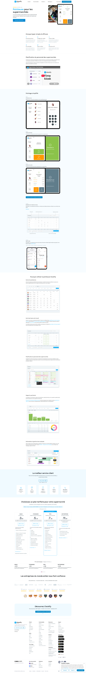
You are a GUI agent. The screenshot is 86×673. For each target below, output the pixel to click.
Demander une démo (62, 537)
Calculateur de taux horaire (52, 651)
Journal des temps (32, 645)
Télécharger (50, 1)
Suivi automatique (41, 629)
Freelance (50, 636)
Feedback (59, 626)
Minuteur (40, 623)
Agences (50, 637)
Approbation (41, 639)
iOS (34, 243)
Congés (40, 638)
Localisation (40, 635)
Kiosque (40, 626)
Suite (39, 662)
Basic (30, 636)
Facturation (40, 644)
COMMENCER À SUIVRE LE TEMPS (42, 611)
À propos (50, 662)
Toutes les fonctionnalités (42, 645)
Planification (31, 647)
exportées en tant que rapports (55, 324)
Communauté (60, 629)
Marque (50, 665)
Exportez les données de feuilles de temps (33, 400)
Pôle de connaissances (52, 623)
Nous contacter (42, 480)
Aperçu (30, 623)
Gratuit (30, 634)
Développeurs (51, 640)
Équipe (40, 641)
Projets (40, 632)
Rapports (30, 650)
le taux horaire (32, 322)
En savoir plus (17, 551)
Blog (49, 629)
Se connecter (59, 1)
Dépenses (40, 642)
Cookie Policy (66, 668)
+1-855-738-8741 (60, 632)
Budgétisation (31, 651)
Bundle (40, 664)
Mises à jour (40, 665)
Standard (30, 637)
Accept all (65, 670)
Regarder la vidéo (21, 525)
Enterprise (30, 640)
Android (32, 243)
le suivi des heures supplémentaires (39, 321)
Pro (29, 639)
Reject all (72, 670)
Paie (29, 653)
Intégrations (31, 626)
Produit (29, 1)
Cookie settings (80, 670)
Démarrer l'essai (47, 550)
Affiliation (50, 664)
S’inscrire (16, 631)
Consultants (50, 642)
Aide (59, 623)
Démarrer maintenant (19, 20)
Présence (30, 648)
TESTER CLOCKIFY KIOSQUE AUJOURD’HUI (34, 197)
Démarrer (27, 209)
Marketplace (41, 667)
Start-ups (50, 639)
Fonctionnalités (35, 1)
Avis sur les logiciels (51, 632)
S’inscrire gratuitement (66, 1)
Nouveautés (31, 629)
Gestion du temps (51, 626)
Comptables (50, 643)
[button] (43, 571)
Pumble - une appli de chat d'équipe (46, 444)
